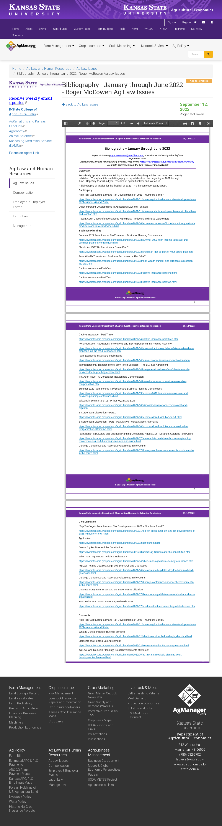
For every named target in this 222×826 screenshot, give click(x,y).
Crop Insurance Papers (64, 707)
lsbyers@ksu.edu (190, 759)
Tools (122, 28)
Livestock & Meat (152, 46)
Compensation (23, 193)
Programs (179, 28)
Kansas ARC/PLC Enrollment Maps (21, 780)
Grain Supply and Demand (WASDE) (100, 704)
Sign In (172, 22)
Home (15, 28)
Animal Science (21, 136)
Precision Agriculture (23, 708)
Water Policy (17, 801)
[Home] (21, 46)
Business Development (103, 760)
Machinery (16, 722)
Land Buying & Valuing (24, 693)
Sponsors (17, 35)
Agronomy (18, 131)
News (135, 28)
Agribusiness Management (99, 752)
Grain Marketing (120, 46)
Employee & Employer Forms (29, 204)
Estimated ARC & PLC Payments (23, 762)
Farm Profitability (20, 703)
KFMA (163, 28)
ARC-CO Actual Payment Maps (19, 771)
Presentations (97, 734)
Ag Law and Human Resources (48, 69)
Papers (93, 774)
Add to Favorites (199, 80)
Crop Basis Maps (100, 720)
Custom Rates (82, 28)
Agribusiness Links (101, 784)
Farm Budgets (104, 28)
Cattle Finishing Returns (143, 693)
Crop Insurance (90, 46)
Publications (96, 739)
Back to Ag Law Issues (81, 104)
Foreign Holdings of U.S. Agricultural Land (23, 789)
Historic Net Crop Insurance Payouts (22, 808)
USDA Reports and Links (100, 727)
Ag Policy (180, 46)
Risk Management (61, 693)
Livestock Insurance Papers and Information (65, 700)
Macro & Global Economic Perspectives (104, 767)
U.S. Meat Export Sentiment (138, 715)
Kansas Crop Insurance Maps (65, 714)
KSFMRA (196, 28)
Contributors (60, 28)
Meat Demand (136, 698)
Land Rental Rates (21, 698)
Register (186, 22)
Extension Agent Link (24, 153)
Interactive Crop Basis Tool (103, 713)
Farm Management (58, 46)
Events (43, 28)
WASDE (148, 28)
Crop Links (56, 721)
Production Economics (25, 727)
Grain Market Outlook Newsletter (102, 695)
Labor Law (20, 216)
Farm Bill (15, 755)
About (29, 28)
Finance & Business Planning (22, 715)
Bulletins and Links (140, 708)
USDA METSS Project (102, 779)
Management (22, 226)
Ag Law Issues (87, 69)
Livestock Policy (20, 796)
